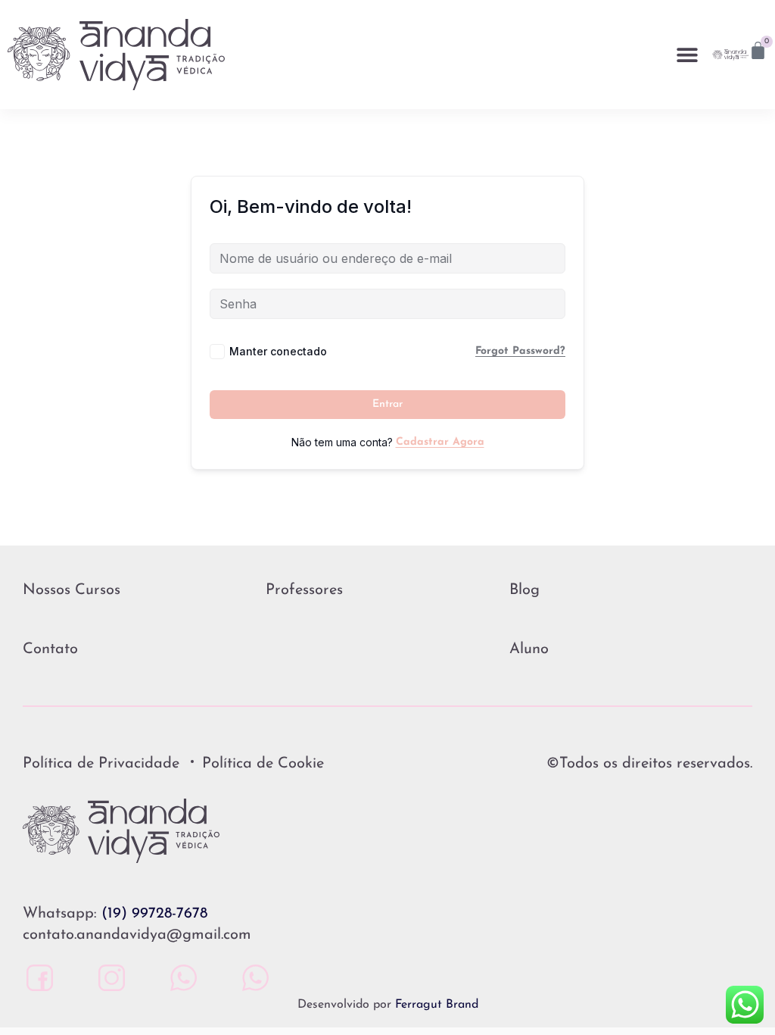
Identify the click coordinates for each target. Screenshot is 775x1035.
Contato (50, 649)
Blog (524, 590)
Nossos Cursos (71, 590)
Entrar (387, 404)
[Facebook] (36, 978)
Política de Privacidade (101, 763)
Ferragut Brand (436, 1005)
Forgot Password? (520, 351)
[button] (688, 55)
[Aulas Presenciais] (180, 978)
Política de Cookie (263, 763)
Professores (304, 590)
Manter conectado (278, 351)
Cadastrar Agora (440, 442)
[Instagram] (108, 978)
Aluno (529, 649)
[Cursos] (251, 978)
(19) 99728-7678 (154, 913)
